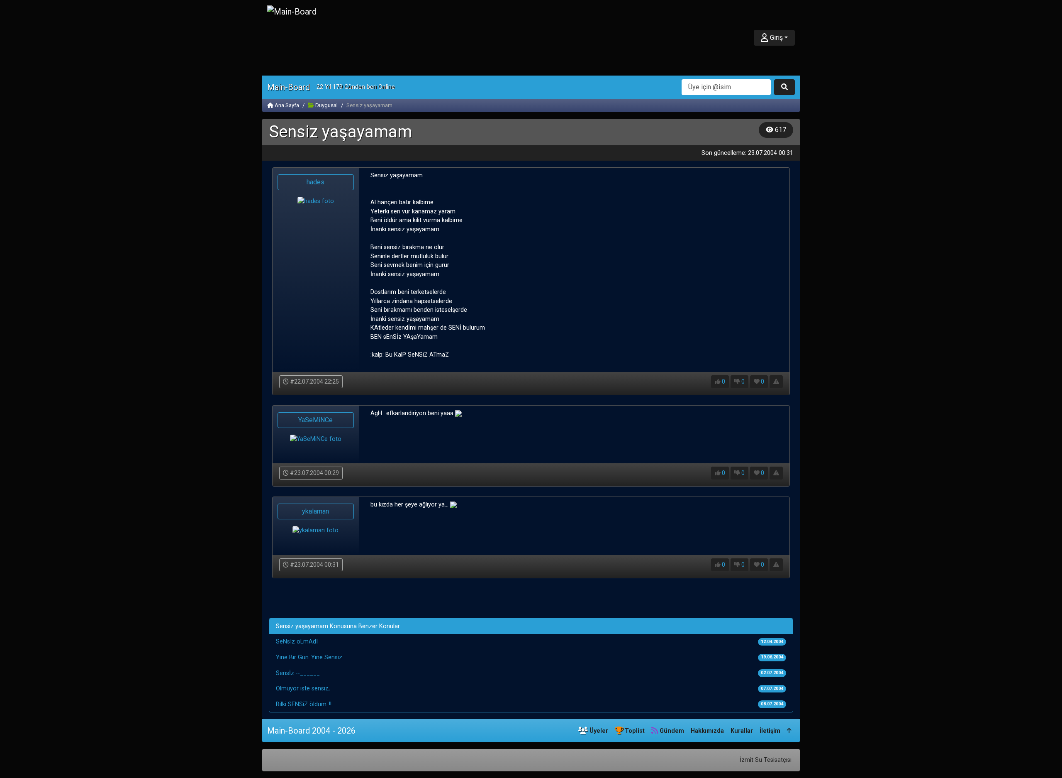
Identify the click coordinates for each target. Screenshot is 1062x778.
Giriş (775, 38)
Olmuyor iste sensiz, (303, 688)
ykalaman (315, 511)
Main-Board (288, 87)
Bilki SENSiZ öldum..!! (303, 704)
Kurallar (742, 730)
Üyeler (598, 730)
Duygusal (326, 105)
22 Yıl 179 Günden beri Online (356, 87)
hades (315, 182)
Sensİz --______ (298, 673)
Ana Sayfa (286, 105)
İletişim (770, 730)
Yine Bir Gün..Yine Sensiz (309, 657)
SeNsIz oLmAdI (297, 641)
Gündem (671, 730)
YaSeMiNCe (315, 420)
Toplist (634, 730)
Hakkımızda (707, 730)
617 (779, 130)
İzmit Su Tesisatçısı (766, 759)
